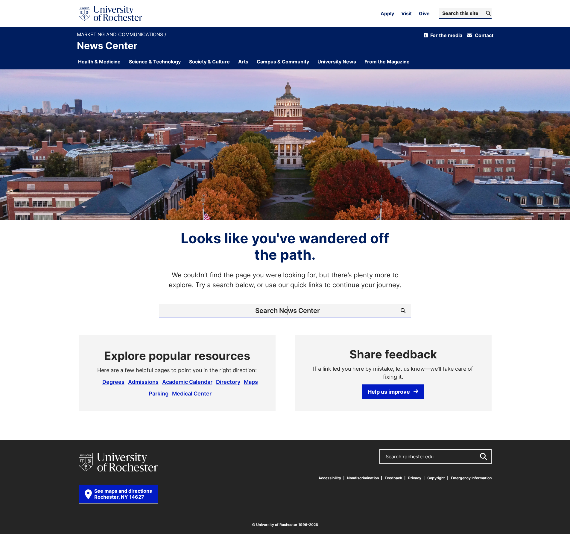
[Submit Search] (483, 456)
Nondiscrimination (363, 477)
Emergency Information (471, 477)
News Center (107, 45)
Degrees (113, 382)
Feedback (393, 477)
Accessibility (329, 477)
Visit (406, 13)
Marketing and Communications (121, 34)
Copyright (436, 477)
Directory (228, 382)
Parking (158, 393)
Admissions (143, 382)
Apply (387, 13)
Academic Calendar (187, 382)
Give (424, 13)
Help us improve (389, 391)
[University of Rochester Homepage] (110, 13)
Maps (251, 382)
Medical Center (192, 393)
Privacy (414, 477)
